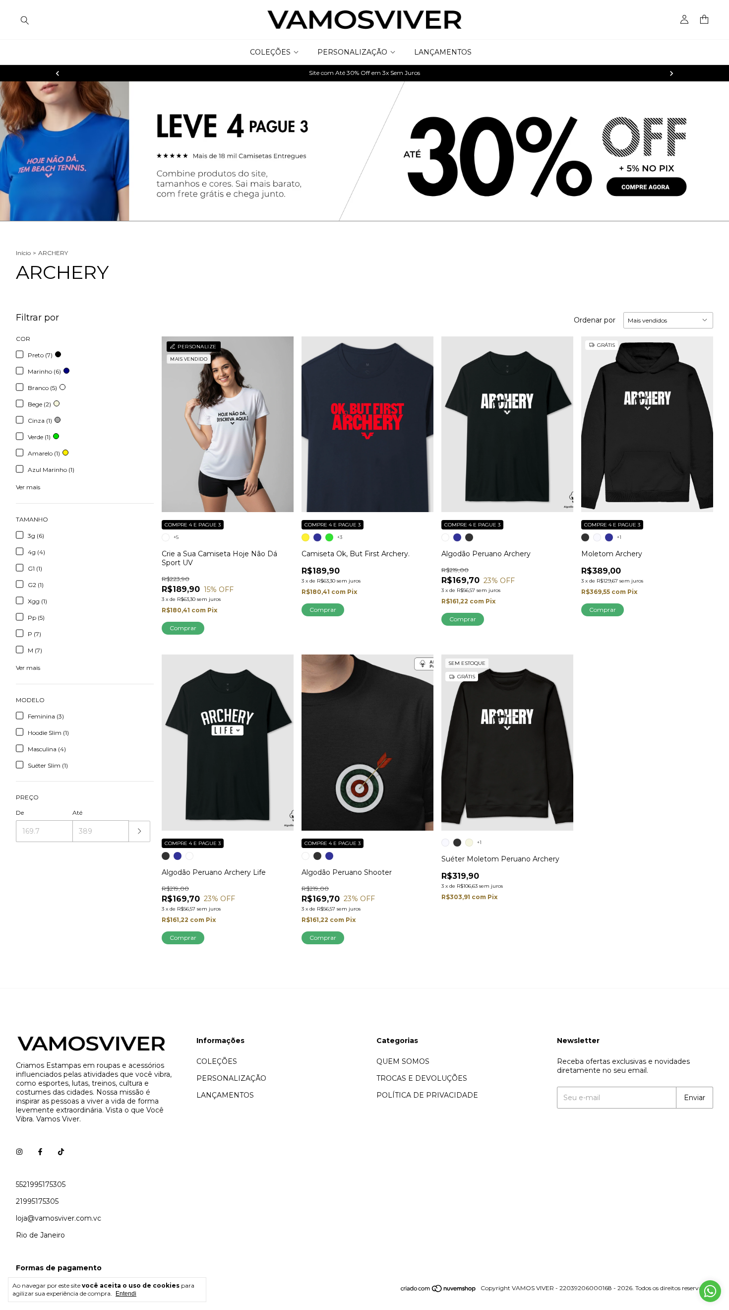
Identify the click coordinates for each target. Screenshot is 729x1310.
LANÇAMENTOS (443, 52)
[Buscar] (25, 20)
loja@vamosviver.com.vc (58, 1218)
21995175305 (37, 1201)
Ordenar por (594, 320)
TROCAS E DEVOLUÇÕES (421, 1078)
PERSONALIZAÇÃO (352, 52)
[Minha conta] (684, 19)
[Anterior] (57, 73)
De (20, 812)
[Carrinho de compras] (704, 19)
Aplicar (139, 831)
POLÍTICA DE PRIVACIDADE (427, 1095)
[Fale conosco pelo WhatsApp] (710, 1291)
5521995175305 (40, 1184)
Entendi (126, 1293)
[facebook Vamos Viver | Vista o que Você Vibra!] (40, 1151)
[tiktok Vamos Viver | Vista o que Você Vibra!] (61, 1151)
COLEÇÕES (270, 52)
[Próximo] (671, 73)
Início (23, 253)
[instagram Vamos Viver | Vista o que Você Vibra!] (19, 1151)
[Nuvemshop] (438, 1290)
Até (77, 812)
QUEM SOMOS (402, 1061)
